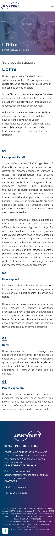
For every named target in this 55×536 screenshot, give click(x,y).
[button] (52, 5)
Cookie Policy (44, 524)
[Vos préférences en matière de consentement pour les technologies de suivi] (5, 531)
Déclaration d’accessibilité (27, 527)
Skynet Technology (11, 50)
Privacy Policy (31, 524)
